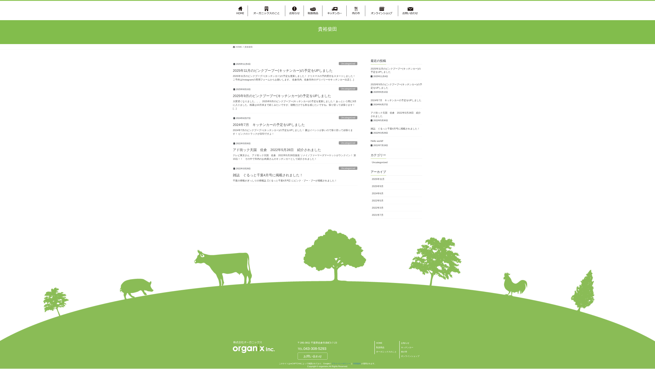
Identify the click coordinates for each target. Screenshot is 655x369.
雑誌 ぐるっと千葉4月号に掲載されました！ (268, 175)
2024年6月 (377, 193)
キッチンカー (407, 347)
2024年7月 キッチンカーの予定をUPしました (269, 125)
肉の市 (404, 352)
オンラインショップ (410, 356)
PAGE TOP (638, 355)
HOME (379, 343)
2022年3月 (377, 207)
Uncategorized (348, 63)
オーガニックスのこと (386, 352)
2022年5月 (377, 200)
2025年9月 (377, 186)
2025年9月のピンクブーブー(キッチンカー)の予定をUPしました (282, 96)
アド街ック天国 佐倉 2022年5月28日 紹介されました (277, 150)
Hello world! (377, 141)
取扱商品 (380, 347)
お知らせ (405, 343)
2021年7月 (377, 215)
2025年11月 (378, 179)
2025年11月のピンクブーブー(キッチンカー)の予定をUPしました (283, 70)
